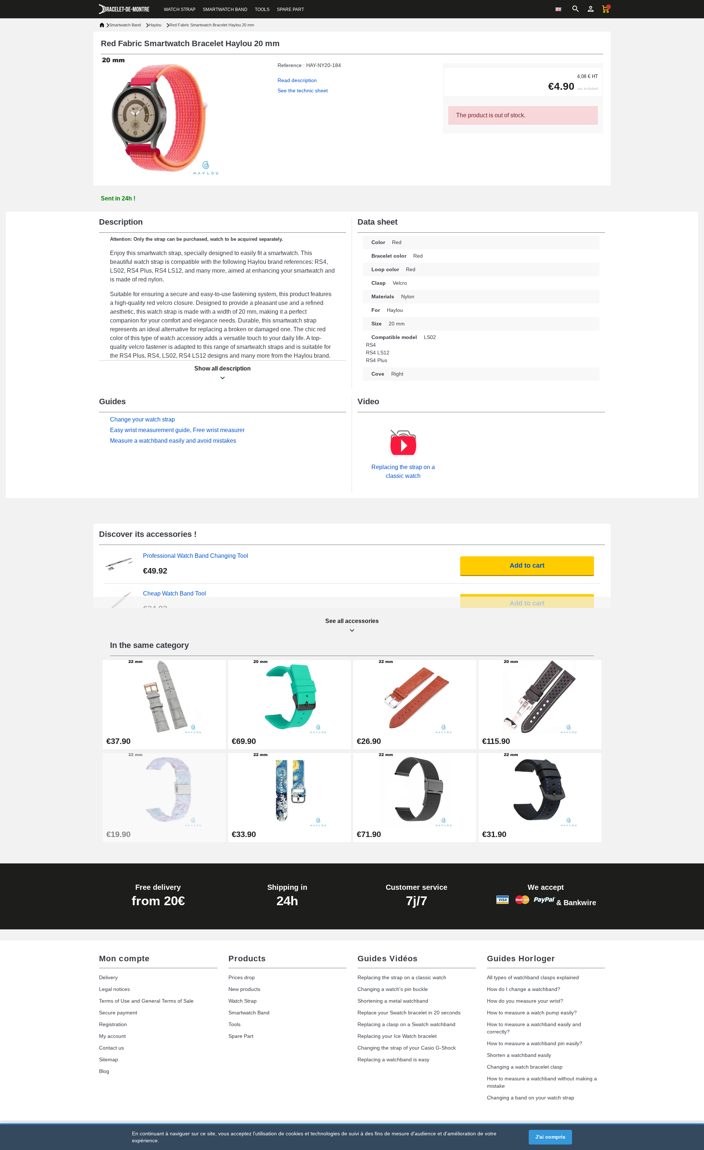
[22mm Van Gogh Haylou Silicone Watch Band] (289, 789)
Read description (297, 80)
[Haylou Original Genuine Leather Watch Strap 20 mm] (540, 696)
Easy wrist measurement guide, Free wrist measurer (177, 430)
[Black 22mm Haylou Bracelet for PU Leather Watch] (540, 789)
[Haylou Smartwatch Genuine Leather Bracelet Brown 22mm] (414, 696)
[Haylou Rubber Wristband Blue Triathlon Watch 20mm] (289, 696)
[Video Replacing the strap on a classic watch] (403, 446)
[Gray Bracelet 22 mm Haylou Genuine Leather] (164, 696)
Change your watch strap (142, 419)
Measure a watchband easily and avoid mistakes (173, 441)
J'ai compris (550, 1137)
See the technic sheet (303, 90)
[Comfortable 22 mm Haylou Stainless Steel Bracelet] (414, 789)
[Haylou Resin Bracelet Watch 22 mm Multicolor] (164, 789)
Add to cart (527, 565)
